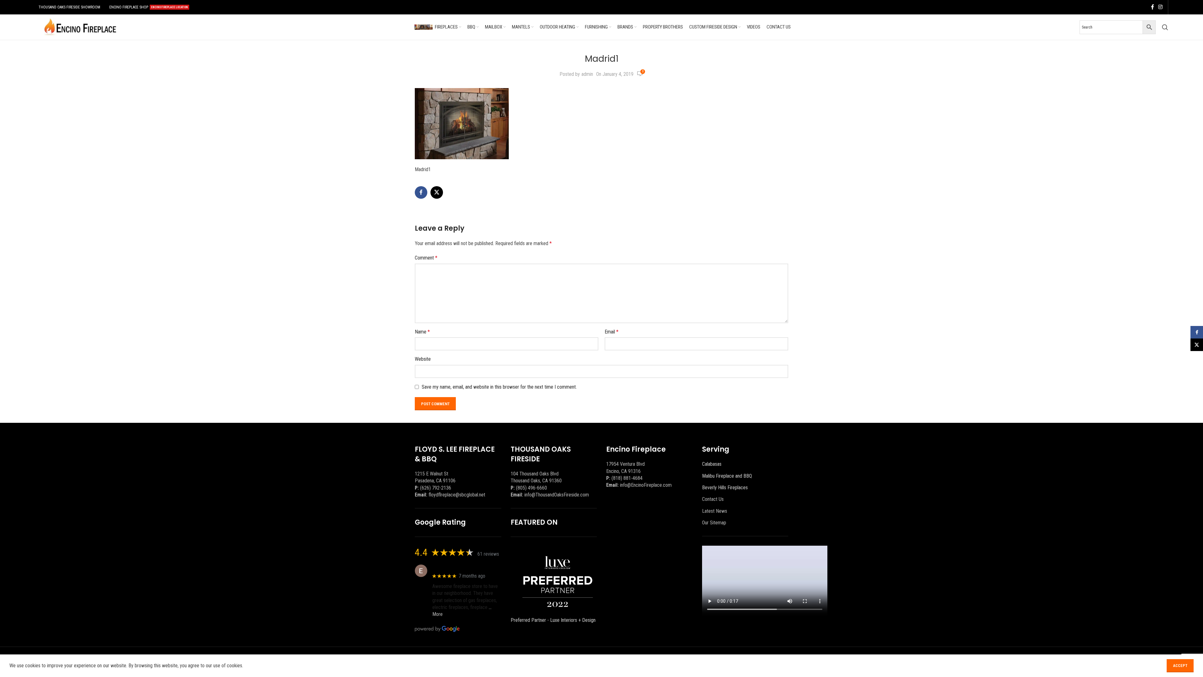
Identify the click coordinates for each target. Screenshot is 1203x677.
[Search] (1165, 27)
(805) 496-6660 (531, 488)
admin (587, 74)
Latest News (714, 511)
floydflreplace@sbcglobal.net (457, 495)
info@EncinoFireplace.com (646, 485)
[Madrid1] (462, 123)
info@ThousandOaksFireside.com (556, 495)
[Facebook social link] (1152, 7)
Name (422, 332)
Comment (426, 258)
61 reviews (488, 554)
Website (423, 359)
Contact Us (713, 499)
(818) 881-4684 (627, 478)
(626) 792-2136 (435, 488)
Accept (1180, 665)
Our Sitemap (714, 523)
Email (611, 332)
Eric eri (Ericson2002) (455, 567)
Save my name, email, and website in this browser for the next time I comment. (499, 387)
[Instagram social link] (1160, 7)
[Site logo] (80, 27)
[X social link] (436, 192)
